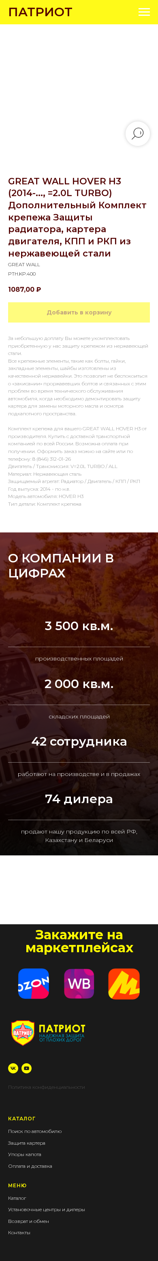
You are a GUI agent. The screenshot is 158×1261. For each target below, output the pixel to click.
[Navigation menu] (144, 12)
